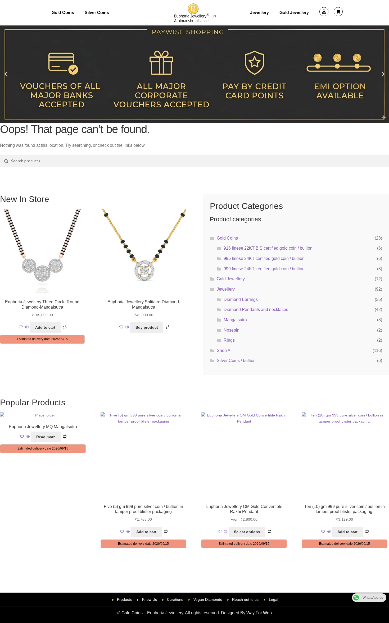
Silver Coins (97, 12)
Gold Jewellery (294, 12)
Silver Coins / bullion (236, 360)
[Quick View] (27, 327)
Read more (46, 437)
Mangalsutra (235, 320)
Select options (247, 532)
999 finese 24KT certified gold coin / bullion (264, 269)
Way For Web (259, 613)
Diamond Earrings (241, 299)
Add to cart (45, 327)
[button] (6, 74)
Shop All (225, 350)
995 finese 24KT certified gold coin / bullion (264, 258)
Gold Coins (63, 12)
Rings (229, 340)
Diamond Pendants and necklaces (256, 309)
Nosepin (231, 330)
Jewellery (259, 12)
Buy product (146, 327)
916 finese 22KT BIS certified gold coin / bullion (268, 248)
